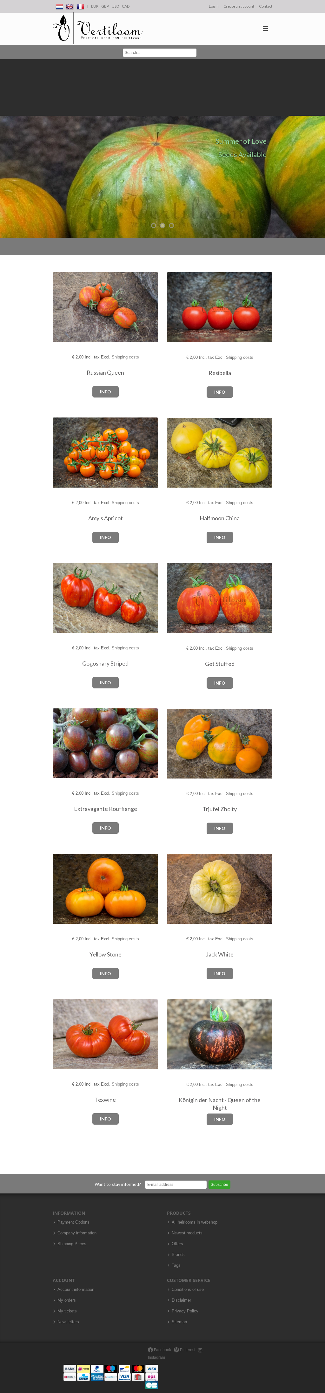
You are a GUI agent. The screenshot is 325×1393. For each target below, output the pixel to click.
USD (115, 6)
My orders (66, 1300)
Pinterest (187, 1350)
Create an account (238, 6)
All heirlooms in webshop (194, 1222)
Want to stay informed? (118, 1184)
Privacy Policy (185, 1311)
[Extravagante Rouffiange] (64, 743)
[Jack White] (178, 889)
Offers (177, 1243)
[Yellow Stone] (64, 889)
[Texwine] (64, 1034)
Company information (76, 1233)
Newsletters (68, 1322)
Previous (6, 149)
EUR (94, 6)
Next (318, 149)
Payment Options (73, 1222)
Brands (178, 1254)
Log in (214, 6)
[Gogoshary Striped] (64, 598)
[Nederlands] (59, 5)
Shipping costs (125, 357)
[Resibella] (178, 307)
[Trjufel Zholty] (178, 744)
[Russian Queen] (64, 307)
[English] (70, 5)
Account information (75, 1289)
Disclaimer (181, 1300)
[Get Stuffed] (178, 598)
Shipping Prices (71, 1243)
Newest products (187, 1233)
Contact (265, 6)
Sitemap (179, 1322)
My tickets (67, 1311)
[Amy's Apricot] (64, 453)
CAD (125, 6)
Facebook (162, 1350)
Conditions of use (188, 1289)
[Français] (80, 5)
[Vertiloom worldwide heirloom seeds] (98, 28)
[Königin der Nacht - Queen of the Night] (178, 1035)
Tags (176, 1265)
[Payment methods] (110, 1376)
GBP (105, 6)
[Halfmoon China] (178, 453)
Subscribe (219, 1184)
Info (105, 391)
